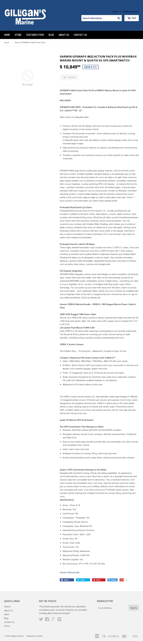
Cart (133, 17)
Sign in (116, 11)
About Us (64, 34)
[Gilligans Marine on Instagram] (59, 619)
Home (7, 34)
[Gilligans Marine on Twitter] (41, 619)
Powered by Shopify (34, 636)
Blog (51, 34)
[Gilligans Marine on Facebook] (47, 619)
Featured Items (35, 34)
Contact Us (80, 34)
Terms (7, 625)
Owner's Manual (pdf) (69, 572)
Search (7, 606)
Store (18, 34)
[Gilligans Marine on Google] (53, 619)
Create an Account (131, 11)
